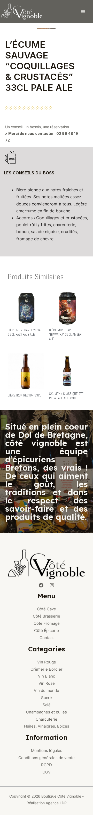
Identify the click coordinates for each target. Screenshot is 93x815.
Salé (47, 704)
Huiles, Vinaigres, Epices (46, 726)
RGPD (46, 764)
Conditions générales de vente (46, 757)
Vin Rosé (46, 683)
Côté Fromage (47, 623)
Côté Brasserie (46, 616)
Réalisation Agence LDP (47, 803)
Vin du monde (46, 690)
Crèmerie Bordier (46, 669)
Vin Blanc (46, 676)
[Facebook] (41, 585)
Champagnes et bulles (46, 712)
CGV (46, 772)
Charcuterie (46, 719)
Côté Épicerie (46, 630)
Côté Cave (46, 609)
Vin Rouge (46, 662)
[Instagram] (52, 585)
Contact (47, 637)
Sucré (46, 697)
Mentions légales (46, 750)
